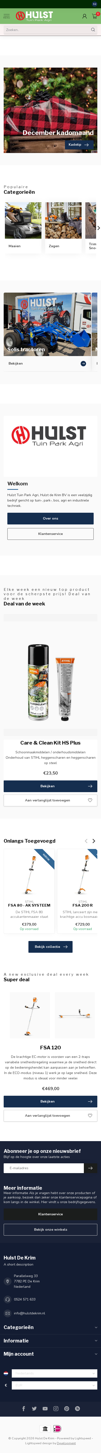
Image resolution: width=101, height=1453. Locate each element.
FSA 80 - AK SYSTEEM (29, 905)
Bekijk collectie (47, 946)
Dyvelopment (66, 1443)
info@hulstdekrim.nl (29, 1313)
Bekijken (47, 786)
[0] (94, 16)
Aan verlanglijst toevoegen (47, 800)
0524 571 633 (25, 1299)
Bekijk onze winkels (50, 1229)
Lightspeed (83, 1438)
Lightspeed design (38, 1443)
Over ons (50, 518)
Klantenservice (50, 534)
